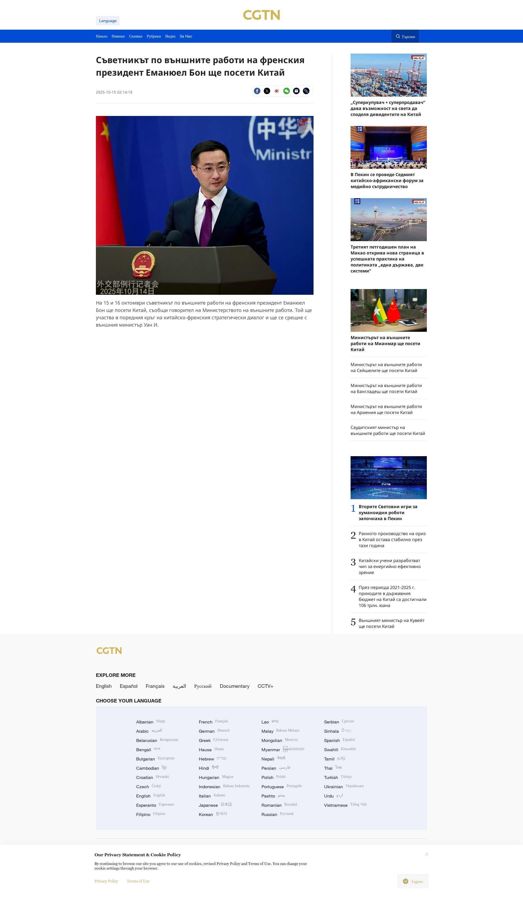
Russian (278, 814)
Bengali (148, 749)
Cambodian (151, 768)
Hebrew (212, 759)
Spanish (339, 740)
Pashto (273, 796)
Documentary (235, 686)
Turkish (338, 777)
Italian (212, 796)
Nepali (273, 759)
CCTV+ (265, 686)
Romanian (279, 805)
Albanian (150, 722)
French (213, 722)
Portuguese (282, 786)
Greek (213, 740)
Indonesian (224, 786)
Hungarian (216, 777)
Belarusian (157, 740)
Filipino (150, 814)
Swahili (340, 749)
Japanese (215, 805)
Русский (203, 686)
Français (155, 686)
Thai (333, 768)
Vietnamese (345, 805)
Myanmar (283, 749)
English (104, 686)
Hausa (211, 749)
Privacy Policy (106, 881)
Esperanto (155, 805)
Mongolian (280, 740)
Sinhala (337, 731)
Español (129, 686)
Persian (276, 768)
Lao (270, 722)
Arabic (149, 731)
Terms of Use (138, 881)
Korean (213, 814)
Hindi (208, 768)
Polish (274, 777)
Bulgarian (155, 759)
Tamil (334, 759)
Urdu (333, 796)
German (214, 731)
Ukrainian (344, 786)
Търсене (408, 36)
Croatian (152, 777)
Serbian (339, 722)
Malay (280, 731)
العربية (179, 686)
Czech (148, 786)
